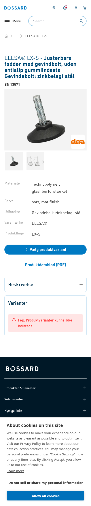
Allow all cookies (45, 496)
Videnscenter (13, 399)
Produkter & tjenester (20, 388)
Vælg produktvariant (48, 249)
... (16, 36)
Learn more (15, 471)
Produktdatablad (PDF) (45, 264)
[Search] (81, 21)
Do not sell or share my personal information (43, 482)
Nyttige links (13, 411)
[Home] (6, 36)
